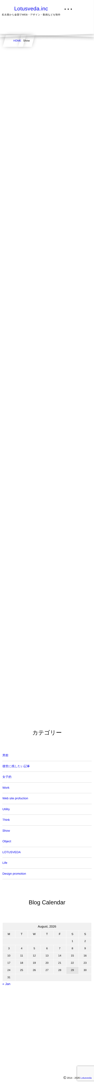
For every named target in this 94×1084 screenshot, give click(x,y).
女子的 (7, 777)
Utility (6, 809)
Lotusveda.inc (31, 8)
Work (5, 787)
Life (4, 862)
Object (6, 841)
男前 (5, 755)
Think (6, 820)
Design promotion (14, 873)
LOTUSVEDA (11, 852)
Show (6, 830)
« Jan (6, 984)
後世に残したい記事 (16, 766)
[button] (81, 6)
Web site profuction (15, 798)
